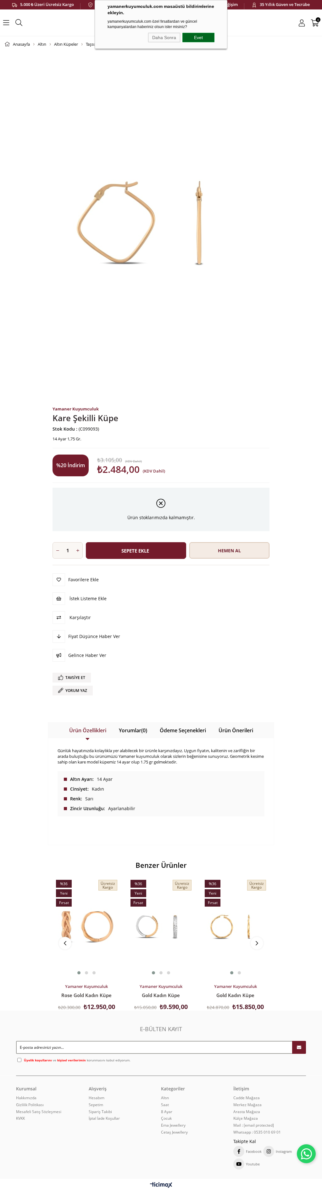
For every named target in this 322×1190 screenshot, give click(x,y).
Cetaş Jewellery (174, 1132)
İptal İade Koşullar (104, 1118)
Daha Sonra (164, 37)
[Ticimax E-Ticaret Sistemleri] (161, 1185)
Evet (198, 37)
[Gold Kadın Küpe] (161, 926)
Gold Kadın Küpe (161, 995)
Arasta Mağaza (246, 1111)
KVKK (20, 1118)
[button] (79, 973)
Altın (165, 1097)
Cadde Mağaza (246, 1097)
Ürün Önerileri (236, 730)
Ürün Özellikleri (87, 730)
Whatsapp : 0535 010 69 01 (257, 1132)
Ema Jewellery (173, 1125)
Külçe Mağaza (245, 1118)
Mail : (253, 1125)
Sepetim (96, 1104)
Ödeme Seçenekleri (183, 730)
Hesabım (96, 1097)
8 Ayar (166, 1111)
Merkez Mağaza (247, 1104)
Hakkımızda (26, 1097)
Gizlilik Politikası (30, 1104)
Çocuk (166, 1118)
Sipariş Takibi (100, 1111)
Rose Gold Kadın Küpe (86, 995)
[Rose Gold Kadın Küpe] (86, 926)
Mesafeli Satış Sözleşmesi (38, 1111)
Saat (165, 1104)
